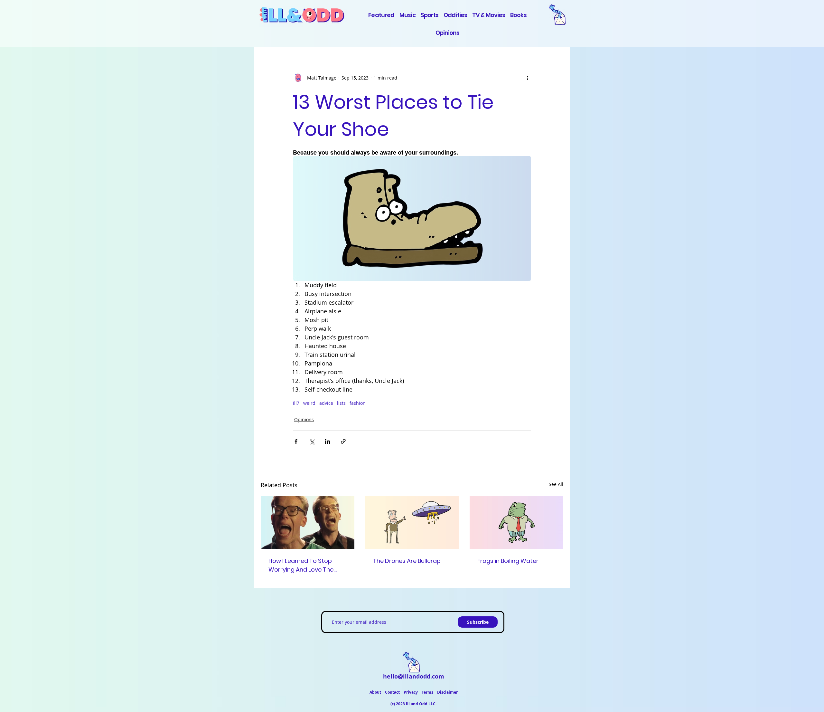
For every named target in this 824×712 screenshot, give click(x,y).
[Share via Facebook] (296, 441)
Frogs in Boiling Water (507, 561)
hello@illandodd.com (413, 676)
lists (341, 403)
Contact (392, 692)
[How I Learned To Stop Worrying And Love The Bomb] (307, 522)
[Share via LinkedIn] (327, 441)
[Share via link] (343, 441)
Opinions (304, 419)
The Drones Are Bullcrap (407, 561)
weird (309, 403)
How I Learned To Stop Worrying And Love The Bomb (300, 565)
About (375, 692)
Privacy (411, 692)
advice (326, 403)
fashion (358, 403)
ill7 (296, 403)
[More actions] (527, 77)
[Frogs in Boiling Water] (516, 522)
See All (556, 484)
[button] (559, 14)
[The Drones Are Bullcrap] (412, 522)
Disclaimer (447, 692)
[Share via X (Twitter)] (312, 441)
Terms (427, 692)
